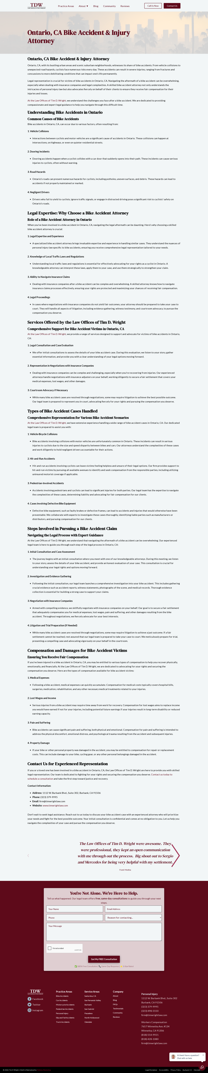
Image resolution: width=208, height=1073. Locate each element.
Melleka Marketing (44, 1070)
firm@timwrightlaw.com (154, 1015)
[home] (37, 5)
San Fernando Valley (92, 1000)
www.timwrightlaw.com (55, 805)
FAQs (115, 1004)
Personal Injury (62, 1013)
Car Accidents (62, 1000)
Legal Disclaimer (151, 1070)
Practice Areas (66, 6)
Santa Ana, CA (90, 996)
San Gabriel (89, 1009)
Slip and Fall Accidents (65, 1017)
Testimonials (118, 1008)
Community (109, 6)
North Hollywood (91, 1017)
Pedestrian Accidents (65, 1009)
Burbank (88, 1004)
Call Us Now (153, 5)
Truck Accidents (63, 1022)
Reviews (125, 6)
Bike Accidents (62, 996)
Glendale (88, 1022)
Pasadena (88, 1013)
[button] (83, 6)
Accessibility (164, 1070)
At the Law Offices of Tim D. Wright (47, 100)
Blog (95, 6)
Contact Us (172, 5)
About (115, 996)
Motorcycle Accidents (65, 1004)
